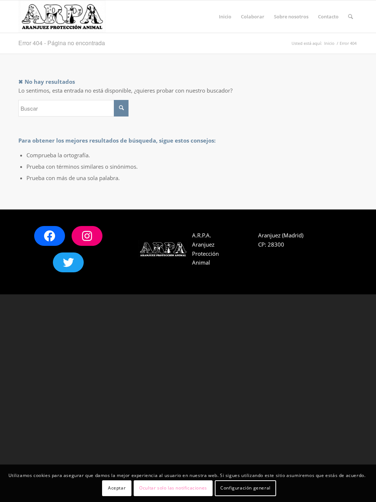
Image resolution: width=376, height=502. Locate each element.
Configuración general (245, 488)
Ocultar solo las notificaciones (173, 488)
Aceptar (117, 488)
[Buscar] (350, 16)
